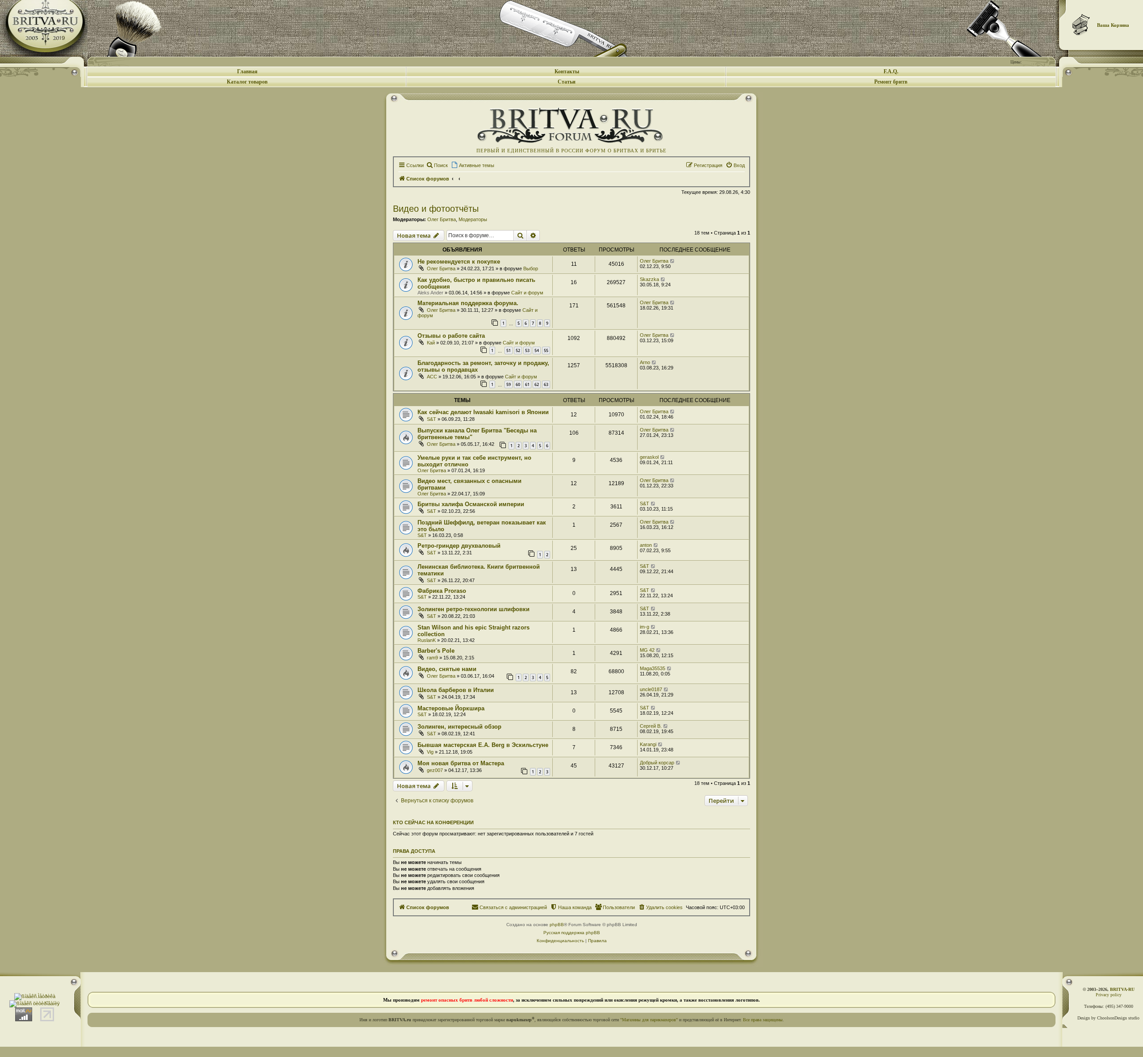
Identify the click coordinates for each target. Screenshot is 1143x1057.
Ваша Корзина (1113, 25)
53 (527, 350)
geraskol (649, 457)
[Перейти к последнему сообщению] (673, 261)
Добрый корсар (657, 762)
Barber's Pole (436, 650)
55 (546, 350)
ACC (432, 376)
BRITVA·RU (1122, 989)
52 (518, 350)
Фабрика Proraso (441, 590)
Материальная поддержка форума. (467, 303)
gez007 (435, 770)
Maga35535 (652, 668)
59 (508, 384)
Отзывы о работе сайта (451, 335)
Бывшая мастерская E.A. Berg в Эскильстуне (482, 745)
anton (646, 545)
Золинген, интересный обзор (459, 726)
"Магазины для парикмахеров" (649, 1019)
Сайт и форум (527, 292)
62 (536, 384)
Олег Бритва (441, 219)
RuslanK (426, 640)
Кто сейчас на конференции (433, 822)
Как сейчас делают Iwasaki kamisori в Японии (483, 412)
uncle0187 (651, 689)
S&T (431, 419)
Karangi (648, 744)
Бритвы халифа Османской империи (470, 504)
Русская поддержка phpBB (571, 932)
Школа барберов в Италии (455, 690)
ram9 (432, 657)
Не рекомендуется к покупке (458, 261)
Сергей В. (651, 726)
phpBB (557, 924)
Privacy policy (1109, 994)
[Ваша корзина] (1081, 24)
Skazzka (649, 279)
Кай (431, 342)
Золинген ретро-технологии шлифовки (473, 609)
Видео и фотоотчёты (436, 209)
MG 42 (647, 650)
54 (536, 350)
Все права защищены (763, 1019)
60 (518, 384)
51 (508, 350)
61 (527, 384)
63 (546, 384)
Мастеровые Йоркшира (450, 708)
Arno (645, 362)
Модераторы (473, 219)
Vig (430, 752)
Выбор (530, 268)
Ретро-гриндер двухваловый (459, 545)
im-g (644, 626)
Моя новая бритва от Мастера (460, 763)
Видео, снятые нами (446, 669)
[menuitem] (437, 165)
